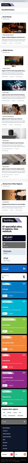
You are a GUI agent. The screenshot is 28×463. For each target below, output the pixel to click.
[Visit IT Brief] (9, 355)
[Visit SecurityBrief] (9, 373)
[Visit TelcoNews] (9, 391)
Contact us (5, 430)
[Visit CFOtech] (9, 284)
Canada (15, 412)
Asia (4, 412)
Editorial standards (7, 436)
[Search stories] (25, 422)
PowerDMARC (17, 461)
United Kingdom (11, 415)
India (20, 412)
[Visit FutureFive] (9, 337)
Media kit (11, 295)
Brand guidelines (6, 427)
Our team (5, 445)
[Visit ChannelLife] (9, 302)
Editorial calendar (6, 433)
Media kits (5, 442)
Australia (9, 412)
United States (20, 415)
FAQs (4, 439)
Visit (4, 295)
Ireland (4, 415)
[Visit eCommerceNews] (9, 319)
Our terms (5, 448)
